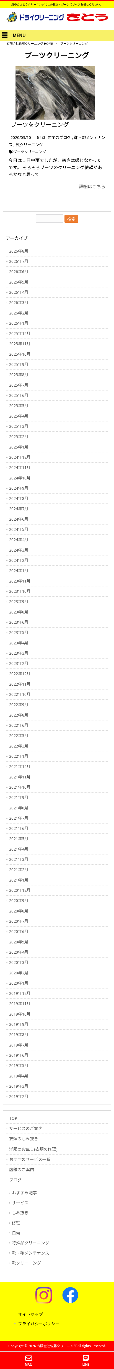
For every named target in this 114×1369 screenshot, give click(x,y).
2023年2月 (18, 663)
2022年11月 (20, 684)
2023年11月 (20, 581)
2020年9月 (18, 900)
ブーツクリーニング (30, 152)
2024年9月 (18, 488)
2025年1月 (18, 447)
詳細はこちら (92, 186)
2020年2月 (18, 973)
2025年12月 (20, 333)
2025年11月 (20, 343)
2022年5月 (18, 735)
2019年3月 (18, 1086)
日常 (16, 1233)
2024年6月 (18, 519)
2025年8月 (18, 374)
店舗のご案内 (21, 1169)
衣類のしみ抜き (23, 1138)
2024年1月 (18, 570)
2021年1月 (18, 880)
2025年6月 (18, 395)
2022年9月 (18, 704)
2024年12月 (20, 457)
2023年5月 (18, 632)
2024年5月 (18, 529)
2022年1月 (18, 756)
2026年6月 (18, 271)
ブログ (15, 1179)
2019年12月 (20, 993)
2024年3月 (18, 550)
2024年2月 (18, 560)
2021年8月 (18, 808)
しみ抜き (20, 1212)
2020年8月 (18, 911)
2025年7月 (18, 385)
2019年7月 (18, 1045)
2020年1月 (18, 983)
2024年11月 (20, 467)
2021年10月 (20, 787)
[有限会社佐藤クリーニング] (57, 20)
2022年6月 (18, 725)
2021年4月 (18, 849)
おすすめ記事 (24, 1192)
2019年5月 (18, 1065)
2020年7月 (18, 921)
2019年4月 (18, 1076)
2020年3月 (18, 962)
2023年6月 (18, 622)
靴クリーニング (29, 145)
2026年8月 (18, 251)
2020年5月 (18, 942)
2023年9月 (18, 601)
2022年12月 (20, 673)
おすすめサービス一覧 (30, 1159)
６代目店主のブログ (53, 137)
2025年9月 (18, 364)
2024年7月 (18, 508)
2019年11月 (20, 1003)
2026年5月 (18, 282)
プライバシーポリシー (38, 1323)
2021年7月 (18, 818)
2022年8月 (18, 715)
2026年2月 (18, 313)
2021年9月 (18, 797)
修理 (16, 1223)
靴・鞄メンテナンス (30, 1253)
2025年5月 (18, 405)
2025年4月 (18, 416)
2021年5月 (18, 838)
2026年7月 (18, 261)
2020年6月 (18, 931)
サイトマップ (30, 1314)
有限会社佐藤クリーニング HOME (30, 44)
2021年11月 (20, 777)
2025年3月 (18, 426)
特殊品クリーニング (30, 1243)
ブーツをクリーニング (40, 124)
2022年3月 (18, 746)
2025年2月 (18, 436)
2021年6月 (18, 828)
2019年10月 (20, 1014)
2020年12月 (20, 890)
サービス (20, 1202)
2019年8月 (18, 1034)
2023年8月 (18, 612)
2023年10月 (20, 591)
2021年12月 (20, 766)
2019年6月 (18, 1055)
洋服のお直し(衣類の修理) (33, 1149)
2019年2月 (18, 1096)
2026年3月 (18, 302)
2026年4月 (18, 292)
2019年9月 (18, 1024)
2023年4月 (18, 643)
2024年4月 (18, 539)
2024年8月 (18, 498)
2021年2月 (18, 869)
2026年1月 (18, 323)
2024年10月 (20, 478)
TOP (13, 1118)
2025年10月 (20, 354)
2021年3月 (18, 859)
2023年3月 (18, 653)
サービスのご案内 (25, 1128)
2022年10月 (20, 694)
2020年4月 (18, 952)
